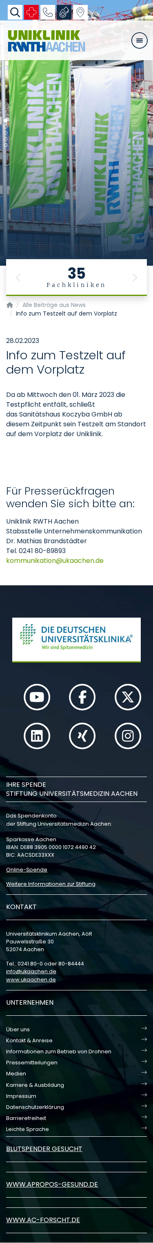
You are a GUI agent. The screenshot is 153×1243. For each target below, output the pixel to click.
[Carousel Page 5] (5, 145)
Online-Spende (26, 869)
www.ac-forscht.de (43, 1220)
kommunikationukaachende (55, 560)
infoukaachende (31, 971)
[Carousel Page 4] (5, 139)
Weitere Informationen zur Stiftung (50, 883)
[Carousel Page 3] (5, 133)
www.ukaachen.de (31, 979)
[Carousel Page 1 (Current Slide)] (5, 121)
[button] (18, 277)
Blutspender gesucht (44, 1148)
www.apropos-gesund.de (52, 1184)
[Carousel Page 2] (5, 127)
